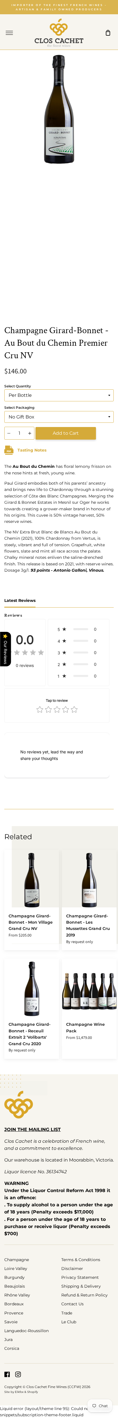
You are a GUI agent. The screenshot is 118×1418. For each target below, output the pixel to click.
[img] (24, 652)
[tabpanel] (59, 185)
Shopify (32, 1392)
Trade (66, 1313)
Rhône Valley (17, 1295)
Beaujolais (14, 1286)
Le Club (68, 1321)
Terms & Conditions (80, 1259)
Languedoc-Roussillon (26, 1330)
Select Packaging (19, 407)
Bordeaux (13, 1303)
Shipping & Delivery (81, 1286)
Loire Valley (15, 1268)
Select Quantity (17, 386)
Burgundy (14, 1277)
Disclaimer (72, 1268)
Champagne (16, 1259)
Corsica (11, 1348)
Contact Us (72, 1303)
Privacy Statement (80, 1277)
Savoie (10, 1321)
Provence (13, 1313)
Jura (8, 1339)
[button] (79, 629)
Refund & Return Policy (84, 1295)
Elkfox (19, 1392)
